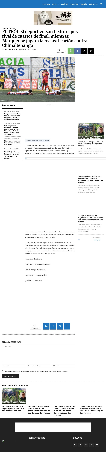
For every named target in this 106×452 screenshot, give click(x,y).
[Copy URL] (91, 51)
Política (64, 4)
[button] (101, 4)
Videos (54, 4)
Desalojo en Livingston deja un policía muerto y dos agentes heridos (90, 144)
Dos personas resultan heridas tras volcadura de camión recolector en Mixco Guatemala (12, 116)
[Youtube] (97, 445)
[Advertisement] (50, 120)
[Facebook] (77, 51)
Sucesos (6, 138)
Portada (46, 4)
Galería (84, 4)
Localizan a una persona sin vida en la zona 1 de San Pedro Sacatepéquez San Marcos (12, 154)
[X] (84, 51)
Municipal (7, 123)
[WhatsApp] (71, 51)
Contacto (93, 4)
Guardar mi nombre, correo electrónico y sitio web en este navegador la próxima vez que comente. (36, 371)
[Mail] (80, 445)
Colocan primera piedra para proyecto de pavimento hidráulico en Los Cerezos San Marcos (90, 180)
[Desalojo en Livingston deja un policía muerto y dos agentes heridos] (91, 131)
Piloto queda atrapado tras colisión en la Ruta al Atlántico (12, 142)
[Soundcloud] (86, 445)
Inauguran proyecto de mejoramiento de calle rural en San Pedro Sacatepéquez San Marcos (90, 219)
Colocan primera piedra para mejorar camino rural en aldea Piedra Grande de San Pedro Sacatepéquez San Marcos (12, 130)
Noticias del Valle (11, 49)
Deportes (74, 4)
